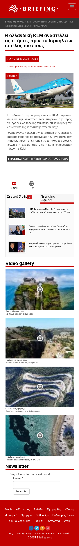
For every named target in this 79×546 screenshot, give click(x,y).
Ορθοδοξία (42, 515)
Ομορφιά (26, 515)
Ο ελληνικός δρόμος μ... (16, 408)
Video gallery (20, 263)
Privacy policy (24, 534)
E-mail (18, 478)
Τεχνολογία (53, 520)
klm (25, 158)
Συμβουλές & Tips (19, 520)
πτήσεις (35, 158)
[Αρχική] (33, 9)
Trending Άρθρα (48, 198)
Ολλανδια (61, 158)
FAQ (11, 534)
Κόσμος (12, 75)
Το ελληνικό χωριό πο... (16, 360)
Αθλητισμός (23, 509)
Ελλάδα (38, 509)
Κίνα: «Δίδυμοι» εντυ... (15, 311)
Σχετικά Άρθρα (23, 197)
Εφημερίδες (54, 509)
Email (14, 187)
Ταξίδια (38, 520)
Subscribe (21, 491)
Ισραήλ (47, 158)
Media (8, 509)
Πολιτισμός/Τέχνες (63, 515)
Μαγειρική (11, 515)
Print (31, 187)
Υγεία (67, 520)
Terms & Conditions (44, 534)
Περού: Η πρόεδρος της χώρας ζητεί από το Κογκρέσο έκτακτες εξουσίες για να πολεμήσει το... (49, 229)
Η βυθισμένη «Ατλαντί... (16, 457)
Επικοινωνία (64, 534)
